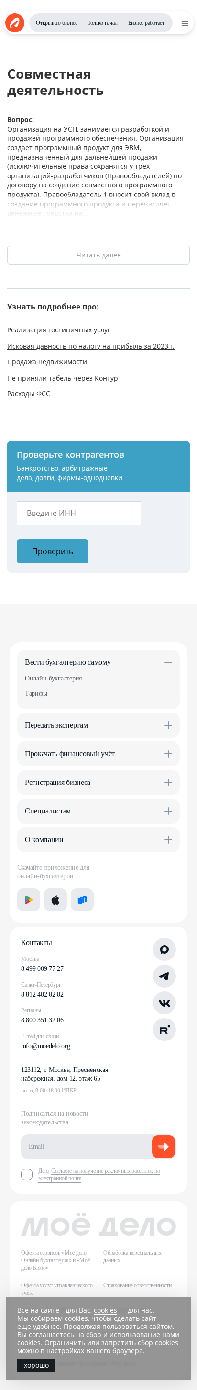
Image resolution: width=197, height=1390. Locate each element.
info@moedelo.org (45, 1046)
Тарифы (36, 693)
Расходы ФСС (28, 393)
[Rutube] (164, 1029)
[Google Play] (28, 899)
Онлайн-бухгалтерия (53, 678)
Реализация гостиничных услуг (58, 329)
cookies (105, 1310)
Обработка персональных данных (132, 1256)
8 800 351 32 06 (42, 1020)
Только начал (102, 23)
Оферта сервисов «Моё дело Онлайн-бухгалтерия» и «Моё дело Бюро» (55, 1260)
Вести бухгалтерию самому (67, 662)
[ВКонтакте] (164, 1002)
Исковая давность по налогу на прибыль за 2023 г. (91, 345)
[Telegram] (164, 976)
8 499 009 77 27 (42, 968)
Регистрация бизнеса (57, 782)
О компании (44, 839)
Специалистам (48, 811)
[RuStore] (82, 899)
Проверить (52, 551)
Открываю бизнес (56, 23)
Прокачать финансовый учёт (70, 754)
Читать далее (99, 254)
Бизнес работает (146, 23)
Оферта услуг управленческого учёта (56, 1289)
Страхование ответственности (137, 1285)
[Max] (164, 949)
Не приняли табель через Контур (62, 377)
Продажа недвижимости (47, 361)
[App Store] (55, 899)
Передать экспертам (56, 725)
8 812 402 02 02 (42, 994)
